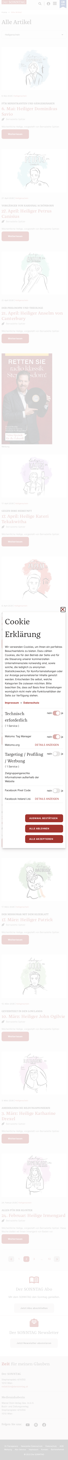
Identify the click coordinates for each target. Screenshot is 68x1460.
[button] (49, 745)
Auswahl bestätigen (43, 818)
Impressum (12, 702)
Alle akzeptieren (41, 839)
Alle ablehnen (39, 828)
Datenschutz (31, 702)
